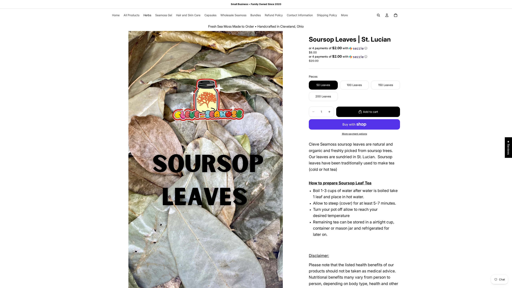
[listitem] (344, 15)
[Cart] (395, 15)
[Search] (378, 15)
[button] (354, 48)
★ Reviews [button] (508, 147)
